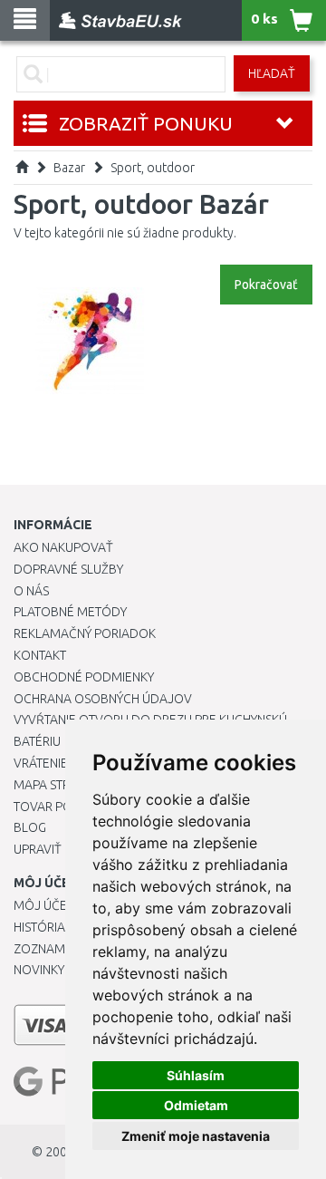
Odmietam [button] (196, 1105)
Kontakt (40, 655)
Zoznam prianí (59, 949)
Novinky (39, 969)
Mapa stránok (58, 785)
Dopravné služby (68, 569)
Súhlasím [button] (196, 1075)
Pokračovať (266, 284)
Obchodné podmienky (84, 677)
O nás (31, 591)
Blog (30, 827)
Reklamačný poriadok (85, 633)
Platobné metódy (70, 611)
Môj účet (43, 905)
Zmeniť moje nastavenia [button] (195, 1136)
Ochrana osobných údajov (103, 698)
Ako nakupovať (63, 547)
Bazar (69, 167)
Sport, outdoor (152, 167)
